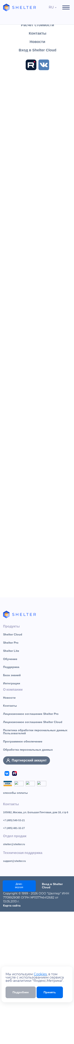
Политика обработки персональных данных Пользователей (35, 732)
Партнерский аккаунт (29, 760)
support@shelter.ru (14, 861)
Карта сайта (12, 905)
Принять (50, 992)
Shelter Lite (11, 650)
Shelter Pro (10, 642)
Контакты (10, 705)
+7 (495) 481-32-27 (14, 828)
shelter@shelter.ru (14, 844)
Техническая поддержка (22, 853)
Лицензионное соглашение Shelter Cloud (32, 722)
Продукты (11, 626)
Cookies (40, 974)
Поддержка (11, 667)
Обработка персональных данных (28, 749)
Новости (9, 697)
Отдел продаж (14, 836)
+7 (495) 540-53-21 (14, 820)
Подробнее (21, 992)
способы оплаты (15, 792)
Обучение (10, 659)
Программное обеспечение (22, 741)
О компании (13, 689)
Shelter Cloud (12, 634)
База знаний (12, 675)
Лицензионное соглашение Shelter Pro (31, 713)
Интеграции (11, 683)
